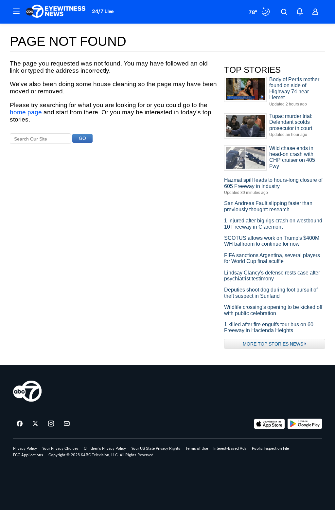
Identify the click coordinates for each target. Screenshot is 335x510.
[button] (16, 11)
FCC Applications (28, 455)
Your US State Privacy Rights (155, 448)
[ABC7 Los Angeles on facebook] (19, 423)
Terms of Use (196, 448)
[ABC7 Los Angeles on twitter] (35, 423)
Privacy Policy (25, 448)
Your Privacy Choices (60, 448)
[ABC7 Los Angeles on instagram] (51, 423)
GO (82, 138)
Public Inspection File (270, 448)
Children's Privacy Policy (105, 448)
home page (26, 112)
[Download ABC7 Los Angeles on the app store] (269, 424)
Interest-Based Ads (230, 448)
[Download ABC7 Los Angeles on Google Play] (305, 424)
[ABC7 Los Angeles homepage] (55, 12)
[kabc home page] (27, 391)
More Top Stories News (273, 344)
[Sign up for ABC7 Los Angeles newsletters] (66, 423)
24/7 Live (103, 11)
